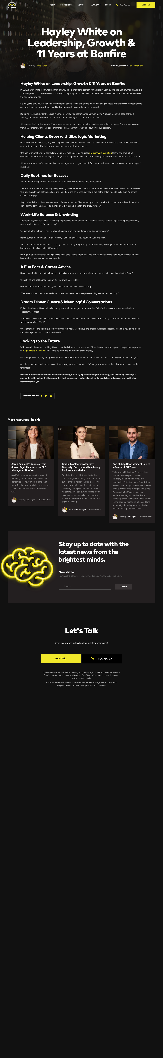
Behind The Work (136, 66)
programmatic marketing (100, 153)
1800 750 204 (105, 658)
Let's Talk (146, 4)
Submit (123, 586)
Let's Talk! (61, 658)
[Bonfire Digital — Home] (12, 5)
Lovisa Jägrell (41, 66)
